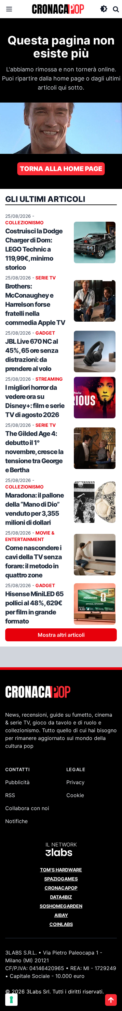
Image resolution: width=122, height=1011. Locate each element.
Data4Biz (61, 897)
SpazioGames (61, 879)
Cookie (75, 795)
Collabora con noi (27, 808)
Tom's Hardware (61, 869)
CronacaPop (61, 888)
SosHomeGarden (61, 906)
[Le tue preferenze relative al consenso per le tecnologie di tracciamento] (11, 999)
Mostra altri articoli (61, 635)
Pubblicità (17, 782)
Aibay (61, 915)
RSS (10, 795)
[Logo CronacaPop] (58, 9)
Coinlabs (61, 924)
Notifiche (16, 821)
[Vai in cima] (111, 1000)
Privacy (75, 782)
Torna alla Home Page (61, 169)
